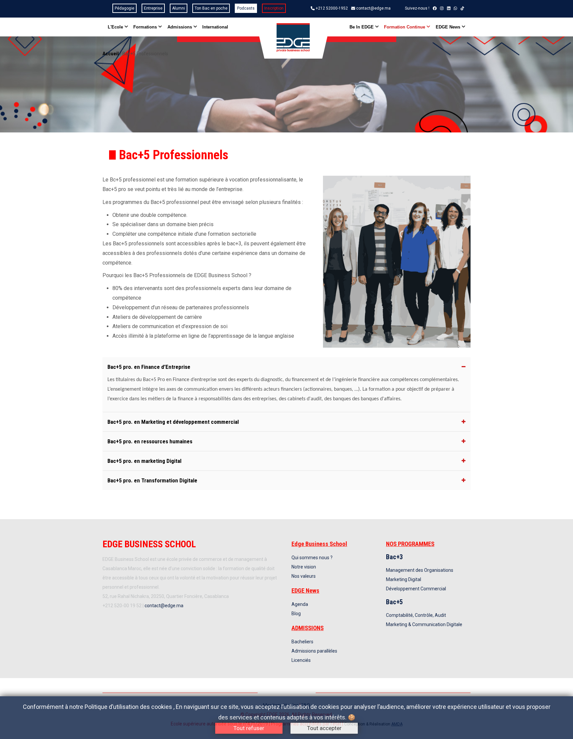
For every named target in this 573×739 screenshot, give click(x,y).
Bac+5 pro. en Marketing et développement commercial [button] (173, 422)
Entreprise (153, 8)
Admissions (180, 27)
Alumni (178, 8)
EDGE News (449, 27)
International (215, 27)
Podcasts (246, 8)
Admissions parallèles (314, 651)
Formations (145, 27)
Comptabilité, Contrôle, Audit (416, 615)
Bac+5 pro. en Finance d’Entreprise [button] (148, 367)
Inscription (274, 8)
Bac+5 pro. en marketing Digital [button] (144, 461)
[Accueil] (293, 37)
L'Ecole (116, 27)
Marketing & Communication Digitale (424, 624)
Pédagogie (124, 8)
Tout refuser (248, 728)
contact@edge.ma (373, 8)
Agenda (299, 604)
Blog (296, 613)
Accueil (110, 53)
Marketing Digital (403, 579)
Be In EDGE (362, 27)
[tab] (286, 366)
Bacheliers (302, 641)
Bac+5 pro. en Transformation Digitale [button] (152, 480)
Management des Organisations (419, 570)
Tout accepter (324, 728)
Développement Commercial (416, 588)
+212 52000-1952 (332, 8)
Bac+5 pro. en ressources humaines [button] (149, 441)
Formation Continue (405, 27)
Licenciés (301, 660)
